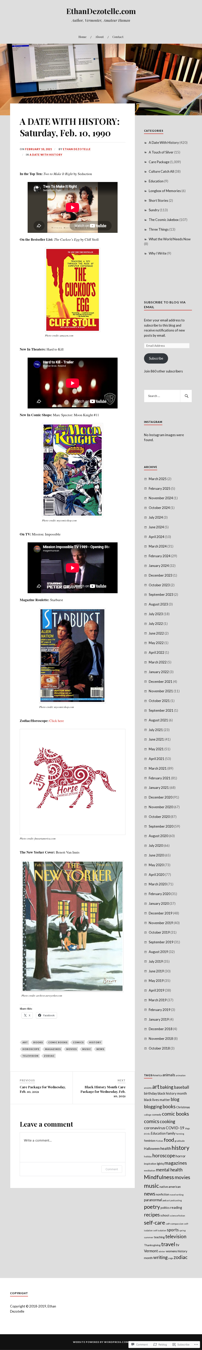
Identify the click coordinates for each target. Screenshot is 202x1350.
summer (148, 1237)
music (86, 1049)
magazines (53, 1049)
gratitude (180, 1140)
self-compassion (174, 1223)
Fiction (159, 1140)
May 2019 (156, 981)
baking (166, 1087)
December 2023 (160, 575)
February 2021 (159, 778)
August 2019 (158, 952)
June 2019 (156, 971)
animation (181, 1075)
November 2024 (161, 498)
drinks (147, 1133)
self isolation (159, 1230)
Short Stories (158, 200)
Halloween (152, 1148)
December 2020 (160, 797)
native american (170, 1186)
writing (160, 1257)
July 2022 (156, 623)
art (25, 1042)
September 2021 (161, 710)
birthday (150, 1093)
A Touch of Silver (161, 152)
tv (177, 1244)
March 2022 (158, 662)
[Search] (186, 396)
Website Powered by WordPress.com (100, 1342)
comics (78, 1042)
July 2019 (156, 961)
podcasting (176, 1200)
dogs (187, 1128)
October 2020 (159, 817)
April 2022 (156, 652)
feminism (149, 1140)
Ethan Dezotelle (77, 149)
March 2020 (158, 884)
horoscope (30, 1049)
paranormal (153, 1200)
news (100, 1049)
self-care (154, 1222)
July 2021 (156, 730)
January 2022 (159, 672)
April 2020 (156, 875)
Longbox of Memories (165, 191)
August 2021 (158, 720)
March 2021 (158, 768)
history (95, 1042)
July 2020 (156, 845)
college (148, 1114)
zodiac (49, 1055)
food (169, 1140)
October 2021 (159, 701)
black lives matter (157, 1100)
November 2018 (161, 1038)
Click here (56, 720)
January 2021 (159, 787)
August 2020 (158, 836)
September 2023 (161, 594)
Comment (112, 1169)
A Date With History (46, 154)
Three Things (159, 229)
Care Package (159, 162)
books (38, 1042)
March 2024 (158, 546)
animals (168, 1074)
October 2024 (159, 508)
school (164, 1215)
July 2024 (156, 517)
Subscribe (156, 358)
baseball (181, 1087)
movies (71, 1049)
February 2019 (159, 1010)
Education (156, 181)
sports (173, 1229)
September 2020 (161, 826)
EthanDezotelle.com (101, 11)
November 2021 (161, 691)
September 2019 (161, 942)
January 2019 (159, 1019)
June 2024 (156, 527)
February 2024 (159, 556)
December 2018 (160, 1029)
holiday (148, 1156)
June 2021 (156, 739)
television (30, 1055)
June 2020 (156, 855)
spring (182, 1230)
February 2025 (159, 488)
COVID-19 (175, 1127)
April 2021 (156, 759)
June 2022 (156, 633)
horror (181, 1156)
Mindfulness (159, 1177)
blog (175, 1099)
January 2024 (159, 566)
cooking (167, 1121)
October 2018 (159, 1048)
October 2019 (159, 932)
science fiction (177, 1215)
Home (83, 37)
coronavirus (154, 1127)
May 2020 (156, 865)
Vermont (151, 1251)
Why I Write (157, 253)
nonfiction (162, 1194)
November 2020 (161, 807)
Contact (117, 37)
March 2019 (158, 1000)
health (165, 1148)
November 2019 (161, 923)
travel (168, 1244)
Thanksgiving (152, 1245)
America (157, 1075)
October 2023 (159, 585)
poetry (152, 1206)
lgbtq (160, 1163)
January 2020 (159, 903)
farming (180, 1133)
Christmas (183, 1107)
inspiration (150, 1163)
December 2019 (160, 913)
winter (162, 1251)
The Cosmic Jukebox (164, 220)
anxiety (148, 1088)
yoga (170, 1258)
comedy (156, 1114)
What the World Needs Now (170, 239)
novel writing (176, 1194)
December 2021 (160, 681)
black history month (172, 1093)
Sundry (154, 210)
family (171, 1133)
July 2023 (156, 614)
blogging (153, 1106)
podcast (166, 1200)
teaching (159, 1237)
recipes (152, 1214)
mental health (169, 1169)
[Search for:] (168, 396)
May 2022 (156, 643)
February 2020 (159, 894)
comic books (57, 1042)
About (99, 37)
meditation (149, 1170)
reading (176, 1207)
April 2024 (156, 537)
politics (165, 1207)
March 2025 (158, 479)
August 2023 (158, 604)
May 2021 (156, 749)
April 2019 (156, 990)
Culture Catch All (161, 171)
